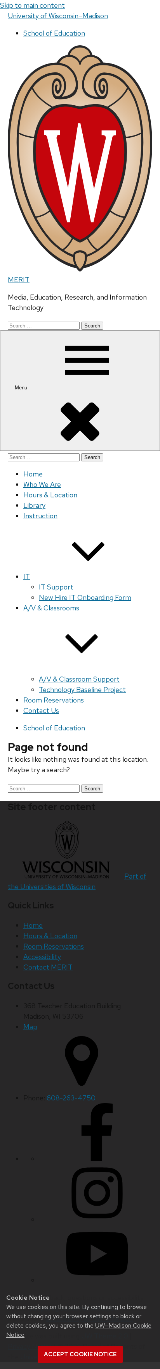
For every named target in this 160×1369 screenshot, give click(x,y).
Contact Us (41, 710)
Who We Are (42, 484)
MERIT (19, 279)
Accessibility (42, 956)
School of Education (54, 33)
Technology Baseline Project (82, 689)
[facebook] (97, 1158)
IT (26, 576)
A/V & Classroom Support (79, 679)
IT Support (56, 587)
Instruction (40, 515)
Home (33, 473)
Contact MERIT (48, 967)
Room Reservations (53, 700)
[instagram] (97, 1219)
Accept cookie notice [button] (80, 1354)
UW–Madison (58, 15)
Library (34, 505)
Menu (22, 388)
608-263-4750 (71, 1097)
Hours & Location (50, 494)
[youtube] (97, 1280)
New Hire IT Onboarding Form (85, 597)
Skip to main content (32, 5)
